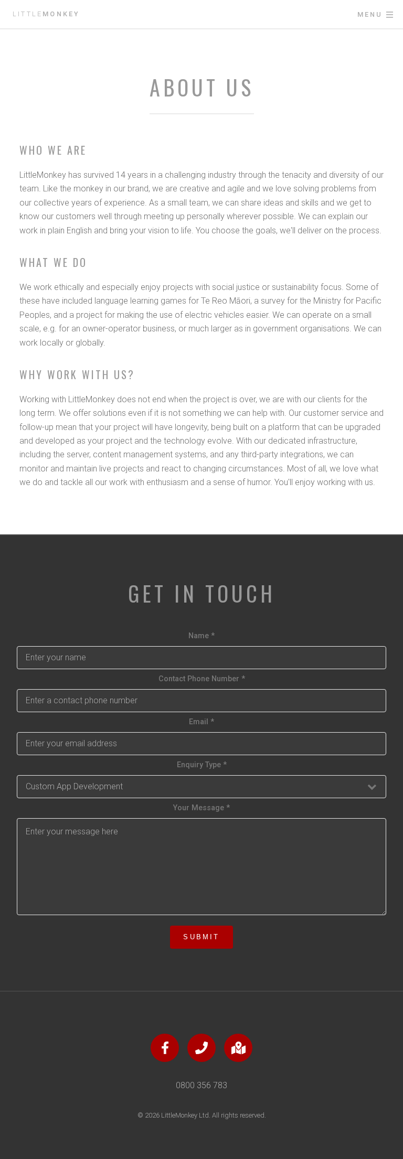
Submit (201, 937)
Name (201, 635)
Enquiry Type (202, 764)
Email (201, 721)
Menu (370, 14)
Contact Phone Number (201, 678)
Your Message (201, 807)
